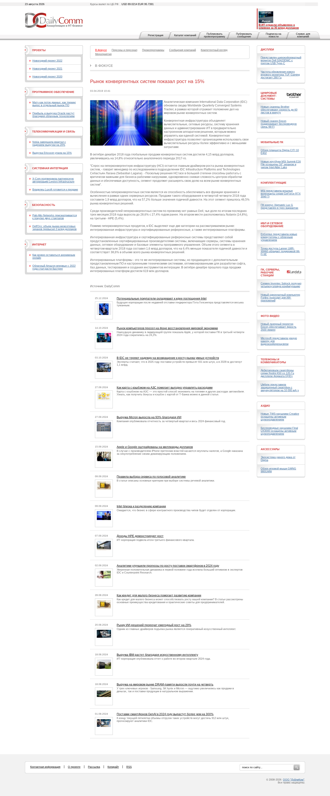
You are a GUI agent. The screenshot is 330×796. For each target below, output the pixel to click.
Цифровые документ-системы (269, 95)
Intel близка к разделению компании (141, 506)
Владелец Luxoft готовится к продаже (55, 189)
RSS (129, 766)
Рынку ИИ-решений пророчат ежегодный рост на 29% (154, 625)
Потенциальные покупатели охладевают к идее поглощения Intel (162, 298)
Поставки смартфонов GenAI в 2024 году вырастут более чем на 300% (165, 714)
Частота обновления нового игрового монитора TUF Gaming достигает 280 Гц (280, 74)
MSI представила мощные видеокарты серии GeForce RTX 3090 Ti (281, 193)
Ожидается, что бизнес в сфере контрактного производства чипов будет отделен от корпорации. (176, 510)
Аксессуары (270, 449)
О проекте (74, 766)
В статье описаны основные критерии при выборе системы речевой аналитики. (166, 480)
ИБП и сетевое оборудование (272, 225)
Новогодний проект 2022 (47, 60)
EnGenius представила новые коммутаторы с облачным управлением (279, 237)
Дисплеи (267, 49)
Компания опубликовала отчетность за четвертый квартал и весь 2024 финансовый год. (171, 421)
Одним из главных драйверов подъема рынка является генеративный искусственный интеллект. (176, 629)
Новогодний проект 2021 (47, 68)
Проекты (39, 50)
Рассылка (94, 766)
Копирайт (113, 766)
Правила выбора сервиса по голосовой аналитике (151, 476)
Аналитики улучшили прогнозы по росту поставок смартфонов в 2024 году (168, 565)
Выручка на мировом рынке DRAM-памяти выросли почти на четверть (165, 684)
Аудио (265, 405)
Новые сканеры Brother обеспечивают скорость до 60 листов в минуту (279, 109)
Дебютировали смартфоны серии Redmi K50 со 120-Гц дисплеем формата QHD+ (277, 373)
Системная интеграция (50, 168)
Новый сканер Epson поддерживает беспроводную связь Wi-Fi (279, 123)
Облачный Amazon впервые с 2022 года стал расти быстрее (54, 267)
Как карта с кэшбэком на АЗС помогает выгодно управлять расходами (165, 387)
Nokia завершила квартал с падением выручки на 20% (49, 143)
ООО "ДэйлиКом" (293, 779)
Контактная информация (45, 766)
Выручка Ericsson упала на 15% (52, 152)
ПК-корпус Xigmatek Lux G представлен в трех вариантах (279, 206)
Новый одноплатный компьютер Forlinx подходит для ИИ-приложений (280, 297)
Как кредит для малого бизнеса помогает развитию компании (159, 595)
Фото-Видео (270, 315)
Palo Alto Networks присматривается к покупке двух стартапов (54, 217)
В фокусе (104, 66)
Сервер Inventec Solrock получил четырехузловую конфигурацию (281, 285)
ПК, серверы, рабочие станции (270, 272)
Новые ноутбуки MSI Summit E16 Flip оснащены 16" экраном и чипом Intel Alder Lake (281, 164)
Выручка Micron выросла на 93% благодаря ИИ (149, 417)
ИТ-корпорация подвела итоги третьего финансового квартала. (155, 539)
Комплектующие (273, 182)
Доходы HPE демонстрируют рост (140, 536)
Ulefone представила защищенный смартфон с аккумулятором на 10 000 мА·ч (280, 387)
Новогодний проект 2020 (47, 76)
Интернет (39, 244)
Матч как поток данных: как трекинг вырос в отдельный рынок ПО (54, 104)
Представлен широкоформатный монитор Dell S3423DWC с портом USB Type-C (281, 60)
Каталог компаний (185, 35)
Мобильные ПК (272, 142)
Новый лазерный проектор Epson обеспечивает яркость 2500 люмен (278, 326)
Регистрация (155, 35)
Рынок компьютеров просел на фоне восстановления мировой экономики (167, 328)
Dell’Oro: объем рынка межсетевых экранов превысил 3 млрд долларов (54, 227)
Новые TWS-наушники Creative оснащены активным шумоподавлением (280, 416)
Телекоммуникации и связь (53, 131)
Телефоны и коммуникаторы (273, 361)
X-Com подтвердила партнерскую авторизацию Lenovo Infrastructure (53, 180)
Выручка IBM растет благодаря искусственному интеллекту (157, 654)
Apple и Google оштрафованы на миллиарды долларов (155, 447)
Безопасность (43, 204)
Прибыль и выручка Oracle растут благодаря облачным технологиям (53, 115)
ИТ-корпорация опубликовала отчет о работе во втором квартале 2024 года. (164, 658)
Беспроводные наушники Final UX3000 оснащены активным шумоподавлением (279, 430)
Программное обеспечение (53, 92)
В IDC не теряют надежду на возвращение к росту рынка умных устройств (168, 358)
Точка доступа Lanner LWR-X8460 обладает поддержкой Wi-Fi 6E (280, 251)
